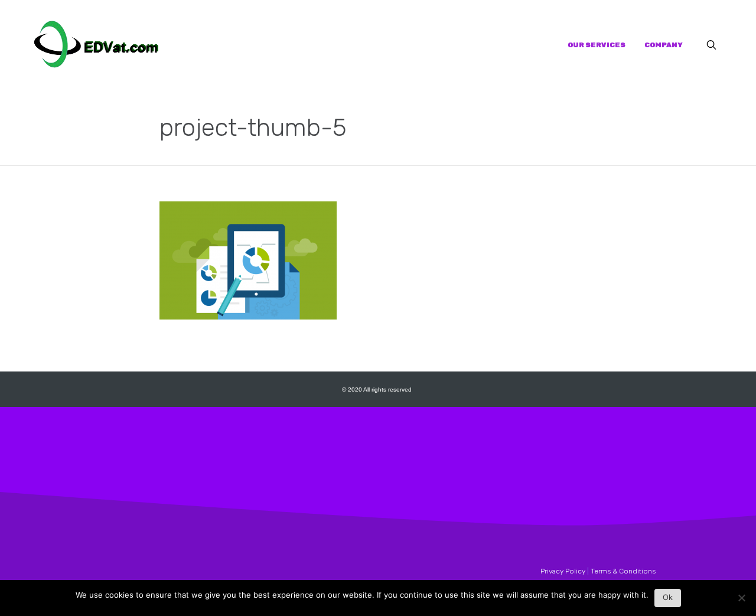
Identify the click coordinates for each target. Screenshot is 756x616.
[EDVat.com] (96, 45)
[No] (741, 601)
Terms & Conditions (623, 571)
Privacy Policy (562, 571)
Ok (668, 597)
